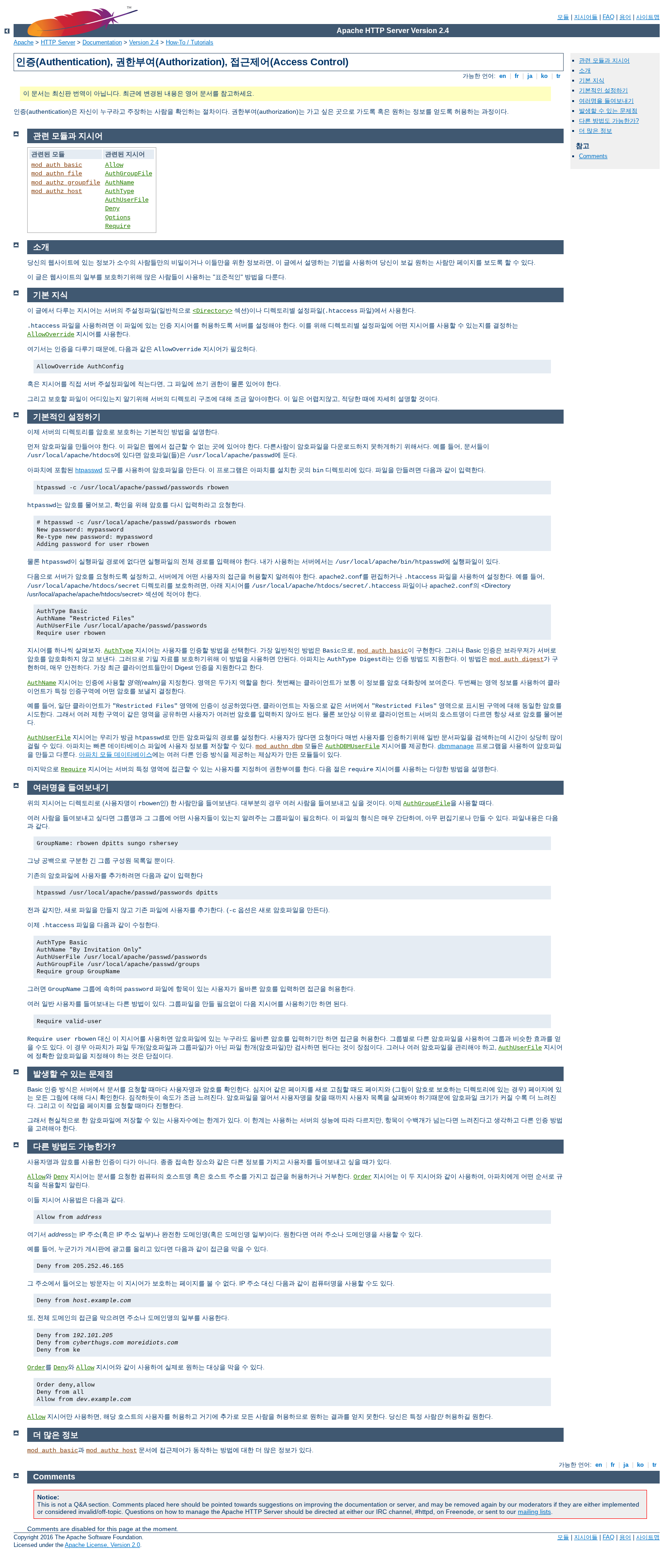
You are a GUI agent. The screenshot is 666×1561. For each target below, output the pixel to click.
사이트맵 (648, 17)
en (502, 75)
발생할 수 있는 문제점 (608, 110)
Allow (114, 165)
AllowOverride (50, 334)
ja (530, 75)
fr (517, 75)
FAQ (608, 17)
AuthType (119, 191)
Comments (593, 156)
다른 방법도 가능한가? (609, 120)
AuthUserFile (127, 199)
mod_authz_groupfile (65, 182)
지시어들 (586, 17)
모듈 (563, 17)
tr (558, 75)
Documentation (102, 42)
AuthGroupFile (128, 173)
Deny (112, 208)
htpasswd (88, 470)
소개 (585, 70)
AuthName (119, 182)
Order (362, 1176)
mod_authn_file (56, 173)
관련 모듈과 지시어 (604, 60)
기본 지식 (591, 80)
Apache (24, 42)
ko (544, 75)
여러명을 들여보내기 (606, 100)
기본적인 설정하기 (603, 90)
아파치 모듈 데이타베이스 (115, 754)
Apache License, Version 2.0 (102, 1545)
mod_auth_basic (56, 165)
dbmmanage (456, 745)
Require (117, 226)
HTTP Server (58, 42)
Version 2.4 (144, 42)
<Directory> (212, 310)
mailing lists (534, 1511)
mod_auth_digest (516, 659)
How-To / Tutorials (189, 42)
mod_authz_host (56, 191)
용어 (625, 17)
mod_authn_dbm (279, 746)
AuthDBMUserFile (352, 746)
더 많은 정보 (595, 130)
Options (117, 217)
